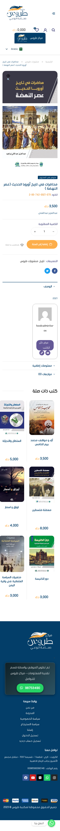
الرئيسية (49, 62)
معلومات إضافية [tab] (42, 365)
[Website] (41, 352)
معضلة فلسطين (41, 510)
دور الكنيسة (41, 578)
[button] (8, 78)
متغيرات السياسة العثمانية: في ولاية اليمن (12, 581)
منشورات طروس (32, 62)
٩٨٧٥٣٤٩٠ (32, 688)
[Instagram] (54, 777)
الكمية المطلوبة (48, 224)
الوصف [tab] (48, 286)
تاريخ (42, 261)
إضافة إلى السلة (40, 244)
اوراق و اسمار (12, 507)
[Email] (47, 352)
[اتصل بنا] (51, 823)
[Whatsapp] (47, 777)
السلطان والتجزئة (11, 441)
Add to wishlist (12, 245)
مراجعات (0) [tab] (45, 374)
